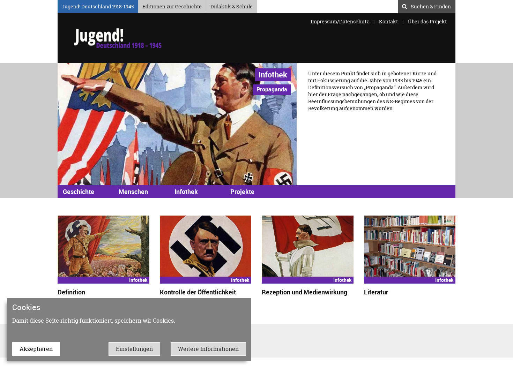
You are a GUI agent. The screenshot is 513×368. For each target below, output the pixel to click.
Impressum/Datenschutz (340, 21)
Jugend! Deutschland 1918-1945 (98, 5)
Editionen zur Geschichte (172, 5)
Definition (71, 292)
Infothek (273, 74)
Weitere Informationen (208, 349)
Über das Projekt (427, 21)
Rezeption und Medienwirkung (304, 292)
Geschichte (78, 191)
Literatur (376, 292)
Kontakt (388, 21)
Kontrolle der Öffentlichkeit (198, 292)
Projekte (242, 191)
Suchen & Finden (431, 5)
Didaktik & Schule (231, 5)
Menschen (133, 191)
